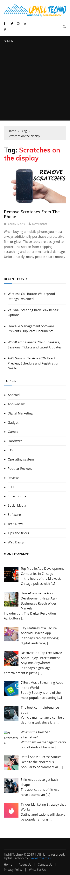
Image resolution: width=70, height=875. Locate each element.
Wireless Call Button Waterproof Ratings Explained (31, 296)
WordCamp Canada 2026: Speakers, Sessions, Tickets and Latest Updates (35, 344)
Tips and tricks (18, 533)
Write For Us (37, 869)
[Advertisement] (35, 83)
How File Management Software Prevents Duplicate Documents (31, 328)
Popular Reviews (20, 468)
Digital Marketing (20, 413)
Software (14, 514)
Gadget (13, 422)
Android (14, 394)
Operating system (21, 459)
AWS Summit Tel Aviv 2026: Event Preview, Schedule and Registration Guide (33, 363)
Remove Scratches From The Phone (32, 214)
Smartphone (17, 496)
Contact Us (45, 864)
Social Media (17, 505)
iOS (10, 450)
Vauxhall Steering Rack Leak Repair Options (33, 312)
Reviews (13, 477)
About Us (25, 864)
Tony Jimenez (39, 224)
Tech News (15, 523)
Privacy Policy (13, 869)
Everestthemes (40, 858)
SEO (11, 487)
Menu (11, 41)
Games (13, 431)
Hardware (15, 440)
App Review (16, 404)
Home (8, 864)
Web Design (16, 542)
